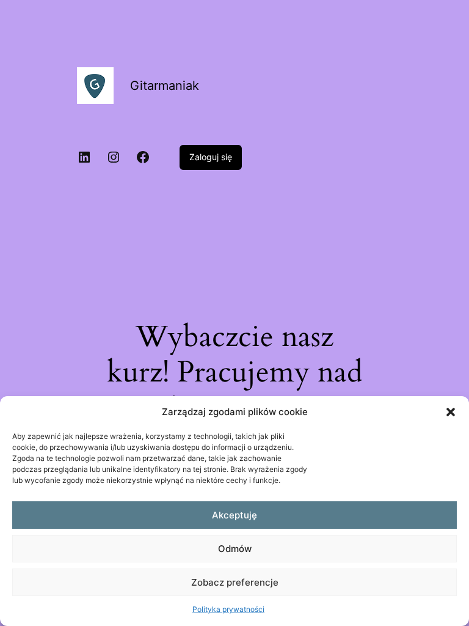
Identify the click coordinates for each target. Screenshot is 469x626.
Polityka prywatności (228, 609)
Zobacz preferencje (234, 582)
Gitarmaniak (164, 85)
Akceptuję (234, 515)
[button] (451, 412)
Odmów (235, 548)
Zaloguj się (210, 157)
